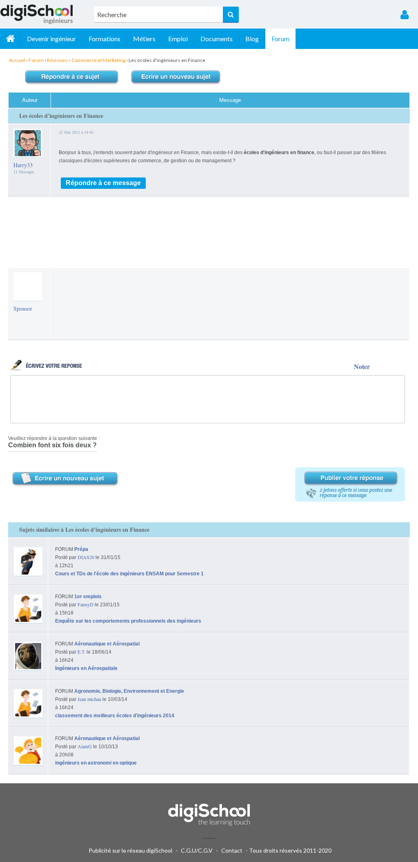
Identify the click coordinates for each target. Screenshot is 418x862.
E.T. (81, 651)
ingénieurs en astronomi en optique (96, 763)
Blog (252, 38)
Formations (104, 38)
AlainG (85, 746)
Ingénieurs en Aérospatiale (86, 668)
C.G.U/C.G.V (197, 850)
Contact (231, 850)
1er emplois (88, 596)
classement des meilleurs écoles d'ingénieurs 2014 (114, 715)
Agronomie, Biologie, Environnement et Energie (129, 691)
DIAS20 (86, 557)
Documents (216, 38)
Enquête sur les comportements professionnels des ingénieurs (128, 621)
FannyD (85, 604)
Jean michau (89, 699)
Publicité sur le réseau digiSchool (130, 850)
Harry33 (23, 165)
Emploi (178, 38)
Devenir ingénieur (51, 38)
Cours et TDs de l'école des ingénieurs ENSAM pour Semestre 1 (129, 574)
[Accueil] (10, 39)
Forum (280, 38)
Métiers (144, 38)
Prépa (81, 549)
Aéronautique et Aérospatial (107, 644)
